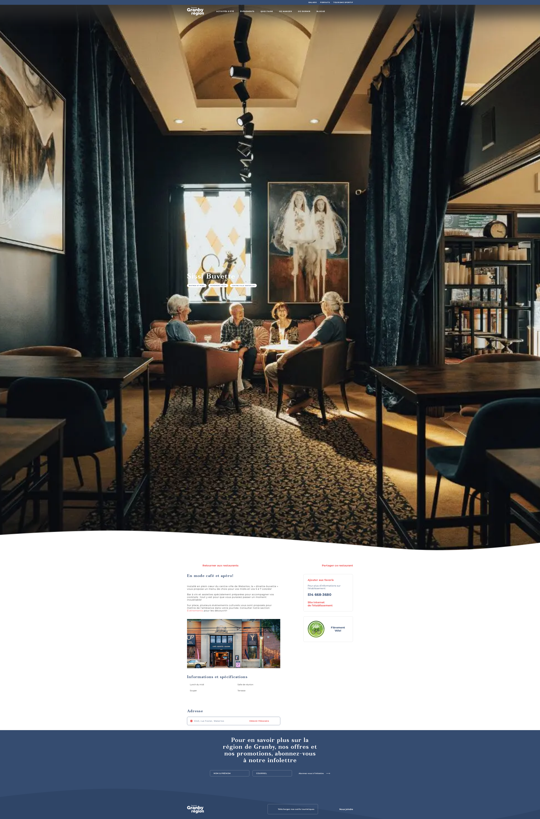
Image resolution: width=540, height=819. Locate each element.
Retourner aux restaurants (220, 565)
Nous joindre (346, 809)
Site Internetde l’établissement (320, 604)
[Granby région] (195, 11)
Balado (313, 2)
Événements (195, 610)
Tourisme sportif (343, 2)
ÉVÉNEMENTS (247, 11)
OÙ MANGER (285, 11)
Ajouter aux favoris (321, 580)
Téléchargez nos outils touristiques (296, 809)
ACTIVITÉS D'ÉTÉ (225, 11)
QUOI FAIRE (267, 11)
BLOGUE (321, 11)
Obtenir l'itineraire (259, 721)
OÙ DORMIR (304, 11)
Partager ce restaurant (337, 565)
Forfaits (325, 2)
